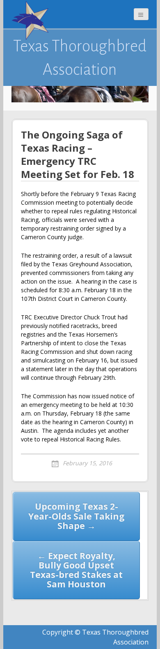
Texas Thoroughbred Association (79, 57)
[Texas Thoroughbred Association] (32, 20)
